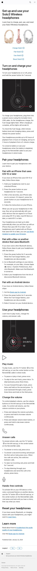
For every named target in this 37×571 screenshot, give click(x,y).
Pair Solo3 (17, 52)
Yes (13, 548)
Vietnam (3, 562)
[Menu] (34, 2)
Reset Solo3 (17, 59)
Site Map (21, 567)
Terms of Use (13, 567)
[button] (30, 2)
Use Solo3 (17, 55)
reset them (12, 517)
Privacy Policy (5, 567)
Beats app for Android (18, 292)
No (19, 548)
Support (8, 553)
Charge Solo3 (17, 48)
